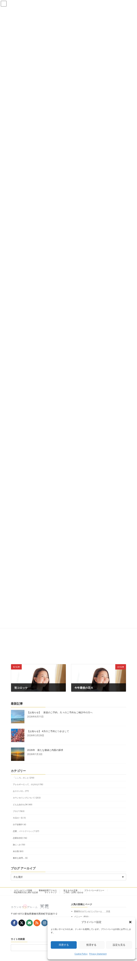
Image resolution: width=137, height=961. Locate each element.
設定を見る (119, 944)
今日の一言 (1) (19, 818)
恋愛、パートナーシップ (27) (26, 831)
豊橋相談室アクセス (48, 890)
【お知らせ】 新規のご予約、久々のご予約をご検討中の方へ (60, 712)
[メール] (29, 923)
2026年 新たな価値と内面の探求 (45, 750)
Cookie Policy (81, 954)
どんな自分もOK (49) (22, 804)
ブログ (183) (18, 811)
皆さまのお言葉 (70, 890)
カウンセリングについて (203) (27, 798)
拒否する (91, 944)
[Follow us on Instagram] (44, 923)
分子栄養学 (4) (19, 824)
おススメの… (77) (21, 791)
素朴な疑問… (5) (20, 858)
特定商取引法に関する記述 (26, 892)
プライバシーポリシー (94, 890)
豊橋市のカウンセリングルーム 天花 (92, 911)
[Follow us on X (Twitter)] (21, 923)
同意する (64, 944)
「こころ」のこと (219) (23, 777)
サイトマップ (51, 892)
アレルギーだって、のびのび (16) (28, 784)
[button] (130, 922)
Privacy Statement (98, 954)
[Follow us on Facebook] (14, 923)
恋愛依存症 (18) (20, 838)
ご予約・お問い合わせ (73, 892)
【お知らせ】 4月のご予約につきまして (48, 731)
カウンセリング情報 (23, 890)
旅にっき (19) (19, 844)
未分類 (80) (18, 851)
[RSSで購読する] (37, 923)
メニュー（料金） (82, 916)
